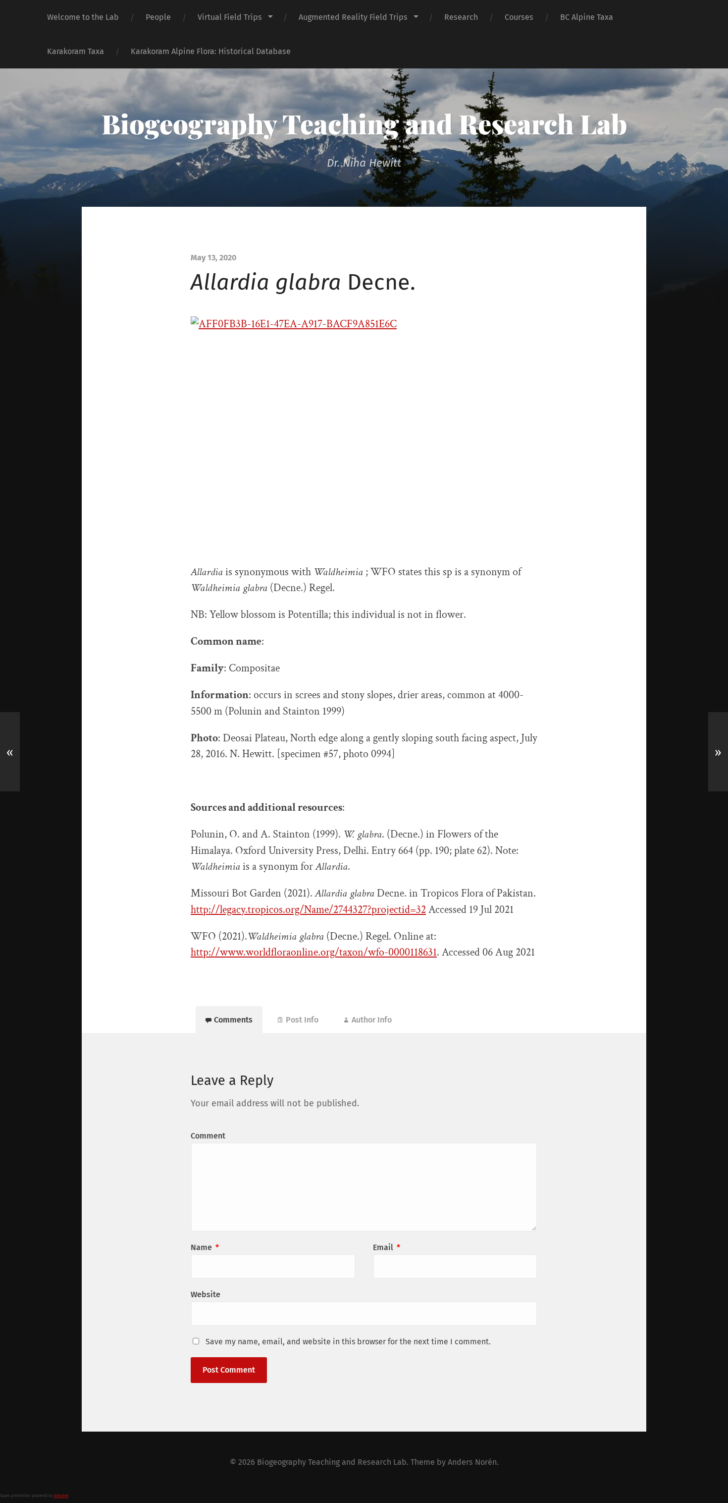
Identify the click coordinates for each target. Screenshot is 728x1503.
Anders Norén (472, 1462)
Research (461, 17)
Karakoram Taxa (75, 51)
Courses (519, 17)
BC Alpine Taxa (586, 17)
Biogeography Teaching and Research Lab (364, 123)
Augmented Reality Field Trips (353, 17)
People (158, 17)
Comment (208, 1136)
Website (205, 1294)
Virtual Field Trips (230, 17)
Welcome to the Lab (83, 17)
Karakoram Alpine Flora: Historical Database (211, 51)
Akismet (61, 1496)
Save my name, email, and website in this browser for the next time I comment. (348, 1341)
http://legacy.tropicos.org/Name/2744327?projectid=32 (308, 909)
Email (386, 1247)
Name (205, 1247)
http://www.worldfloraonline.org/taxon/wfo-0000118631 (314, 952)
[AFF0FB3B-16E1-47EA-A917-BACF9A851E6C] (364, 432)
